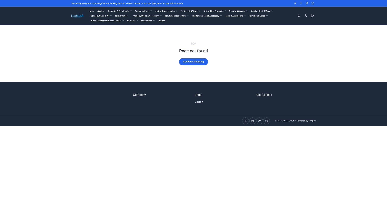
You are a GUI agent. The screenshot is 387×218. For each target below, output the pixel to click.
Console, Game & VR (100, 16)
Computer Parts (142, 11)
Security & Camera (237, 11)
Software (131, 21)
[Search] (299, 16)
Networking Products (213, 11)
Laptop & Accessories (165, 11)
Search (199, 101)
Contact (161, 21)
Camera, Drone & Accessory (146, 16)
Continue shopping (193, 61)
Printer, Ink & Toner (189, 11)
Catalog (100, 11)
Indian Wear (146, 21)
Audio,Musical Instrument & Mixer (106, 21)
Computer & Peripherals (118, 11)
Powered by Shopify (306, 120)
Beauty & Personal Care (175, 16)
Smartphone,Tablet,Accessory (205, 16)
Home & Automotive (234, 16)
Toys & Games (121, 16)
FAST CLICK (289, 120)
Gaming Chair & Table (260, 11)
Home (91, 11)
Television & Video (257, 16)
